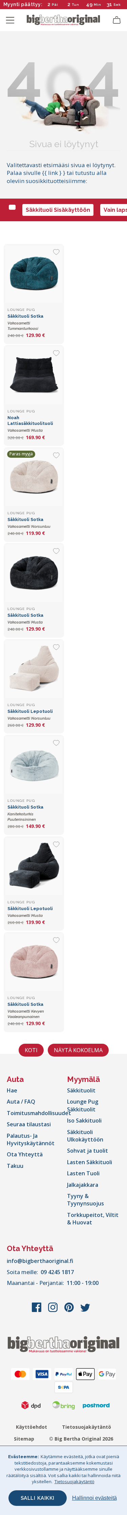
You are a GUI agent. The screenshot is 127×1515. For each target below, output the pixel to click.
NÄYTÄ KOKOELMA (78, 1050)
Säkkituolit (81, 1090)
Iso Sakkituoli (84, 1120)
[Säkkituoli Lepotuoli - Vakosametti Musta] (34, 866)
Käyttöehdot (31, 1427)
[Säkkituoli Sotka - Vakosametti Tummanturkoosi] (34, 274)
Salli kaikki (38, 1498)
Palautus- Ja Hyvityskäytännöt (31, 1139)
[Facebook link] (37, 1310)
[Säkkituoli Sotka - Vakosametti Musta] (34, 573)
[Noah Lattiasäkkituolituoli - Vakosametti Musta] (34, 375)
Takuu (15, 1166)
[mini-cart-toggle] (116, 20)
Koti (31, 1050)
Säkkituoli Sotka (25, 322)
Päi (55, 4)
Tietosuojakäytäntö (86, 1427)
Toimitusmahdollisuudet (39, 1113)
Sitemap (24, 1438)
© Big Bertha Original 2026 (81, 1438)
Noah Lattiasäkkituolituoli (30, 424)
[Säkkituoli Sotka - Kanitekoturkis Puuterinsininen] (34, 765)
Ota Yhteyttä (25, 1154)
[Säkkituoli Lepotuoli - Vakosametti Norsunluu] (34, 669)
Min (97, 4)
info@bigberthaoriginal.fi (40, 1261)
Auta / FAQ (21, 1101)
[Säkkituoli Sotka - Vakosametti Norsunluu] (34, 477)
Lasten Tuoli (83, 1173)
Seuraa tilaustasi (29, 1124)
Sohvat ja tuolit (87, 1150)
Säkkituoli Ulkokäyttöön (85, 1135)
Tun (75, 4)
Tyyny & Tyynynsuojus (85, 1199)
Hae (12, 1090)
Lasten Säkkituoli (89, 1162)
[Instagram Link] (53, 1310)
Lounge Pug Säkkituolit (82, 1105)
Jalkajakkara (82, 1185)
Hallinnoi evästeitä (94, 1498)
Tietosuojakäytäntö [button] (74, 1481)
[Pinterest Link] (69, 1310)
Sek (117, 4)
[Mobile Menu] (10, 20)
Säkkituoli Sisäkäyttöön (58, 210)
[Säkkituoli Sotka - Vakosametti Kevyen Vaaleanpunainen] (34, 962)
